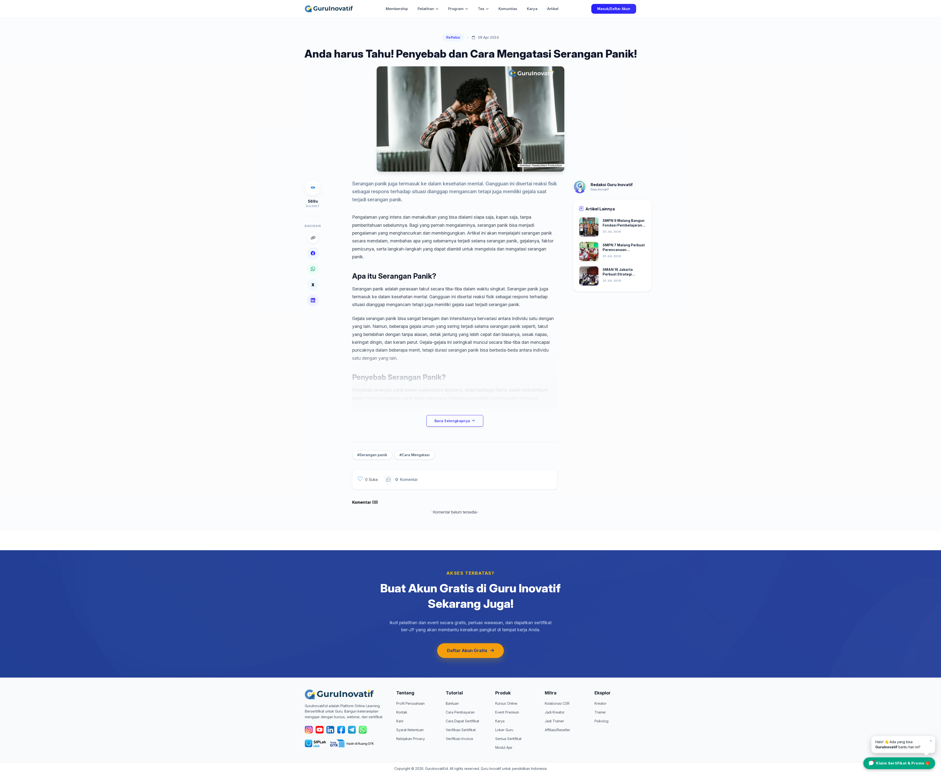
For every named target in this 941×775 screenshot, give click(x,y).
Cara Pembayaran (460, 712)
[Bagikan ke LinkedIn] (313, 300)
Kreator (600, 703)
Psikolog (601, 721)
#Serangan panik (372, 455)
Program (456, 8)
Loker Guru (504, 730)
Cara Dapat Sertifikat (462, 721)
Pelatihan (426, 8)
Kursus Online (506, 703)
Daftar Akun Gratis (467, 650)
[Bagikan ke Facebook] (313, 253)
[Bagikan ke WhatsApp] (313, 269)
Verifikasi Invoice (459, 739)
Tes (481, 8)
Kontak (401, 712)
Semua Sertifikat (508, 739)
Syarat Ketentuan (410, 730)
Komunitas (507, 8)
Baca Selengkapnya (452, 421)
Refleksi (453, 37)
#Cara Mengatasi (414, 455)
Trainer (600, 712)
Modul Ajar (503, 747)
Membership (397, 8)
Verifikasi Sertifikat (461, 730)
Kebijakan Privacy (410, 739)
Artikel (552, 8)
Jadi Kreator (555, 712)
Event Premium (507, 712)
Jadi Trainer (554, 721)
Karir (400, 721)
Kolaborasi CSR (557, 703)
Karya (532, 8)
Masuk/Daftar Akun (613, 9)
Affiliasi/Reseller (557, 730)
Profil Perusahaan (410, 703)
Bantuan (452, 703)
